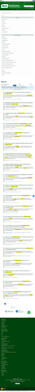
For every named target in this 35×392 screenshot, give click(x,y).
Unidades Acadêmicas (5, 28)
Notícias (3, 21)
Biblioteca (3, 339)
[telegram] (32, 7)
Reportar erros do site (5, 371)
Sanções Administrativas (5, 58)
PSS (2, 335)
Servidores (3, 49)
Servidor (3, 356)
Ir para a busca (12, 2)
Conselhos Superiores (4, 362)
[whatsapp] (28, 7)
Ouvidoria (3, 346)
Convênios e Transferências (6, 44)
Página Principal (4, 19)
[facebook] (26, 7)
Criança (26, 243)
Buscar (15, 85)
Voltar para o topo (31, 317)
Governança (3, 30)
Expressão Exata (23, 86)
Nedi (19, 243)
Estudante (3, 355)
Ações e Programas (5, 38)
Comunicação (3, 322)
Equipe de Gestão (18, 9)
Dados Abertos (4, 56)
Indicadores (3, 71)
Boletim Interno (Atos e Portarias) (7, 67)
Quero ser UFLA (4, 357)
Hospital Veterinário (4, 344)
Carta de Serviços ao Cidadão (5, 341)
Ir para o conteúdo (3, 2)
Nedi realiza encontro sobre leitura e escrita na (17, 216)
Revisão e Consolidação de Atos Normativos (8, 65)
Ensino (26, 232)
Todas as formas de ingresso (5, 336)
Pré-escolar (17, 243)
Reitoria (3, 24)
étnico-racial (11, 255)
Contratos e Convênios (5, 343)
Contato (27, 9)
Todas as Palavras (10, 86)
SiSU (2, 332)
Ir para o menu (8, 2)
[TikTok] (31, 7)
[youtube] (33, 7)
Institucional (4, 36)
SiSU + (2, 333)
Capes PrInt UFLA (4, 340)
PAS (2, 334)
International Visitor (4, 358)
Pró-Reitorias (4, 26)
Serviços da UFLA (23, 9)
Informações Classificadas (6, 51)
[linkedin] (29, 7)
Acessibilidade (25, 2)
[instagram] (27, 7)
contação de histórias (16, 255)
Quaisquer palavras (17, 86)
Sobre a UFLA (13, 9)
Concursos (3, 342)
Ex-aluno (3, 359)
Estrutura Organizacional (5, 364)
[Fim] (12, 304)
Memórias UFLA (4, 368)
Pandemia (23, 232)
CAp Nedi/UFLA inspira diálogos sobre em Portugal (18, 123)
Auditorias (3, 42)
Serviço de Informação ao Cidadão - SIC (8, 53)
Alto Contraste (29, 2)
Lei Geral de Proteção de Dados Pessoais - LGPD (9, 62)
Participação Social (4, 40)
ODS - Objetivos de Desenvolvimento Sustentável (8, 345)
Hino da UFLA (3, 367)
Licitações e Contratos (5, 47)
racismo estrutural (22, 255)
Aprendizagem (29, 232)
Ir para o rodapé (17, 2)
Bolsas (3, 69)
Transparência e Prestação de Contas (7, 60)
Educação (20, 232)
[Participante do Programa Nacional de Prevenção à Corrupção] (29, 312)
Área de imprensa (31, 9)
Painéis (3, 74)
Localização (3, 366)
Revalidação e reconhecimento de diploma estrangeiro (9, 352)
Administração (4, 363)
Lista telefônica (17, 383)
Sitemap (33, 2)
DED (19, 255)
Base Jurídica (3, 365)
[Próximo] (10, 304)
